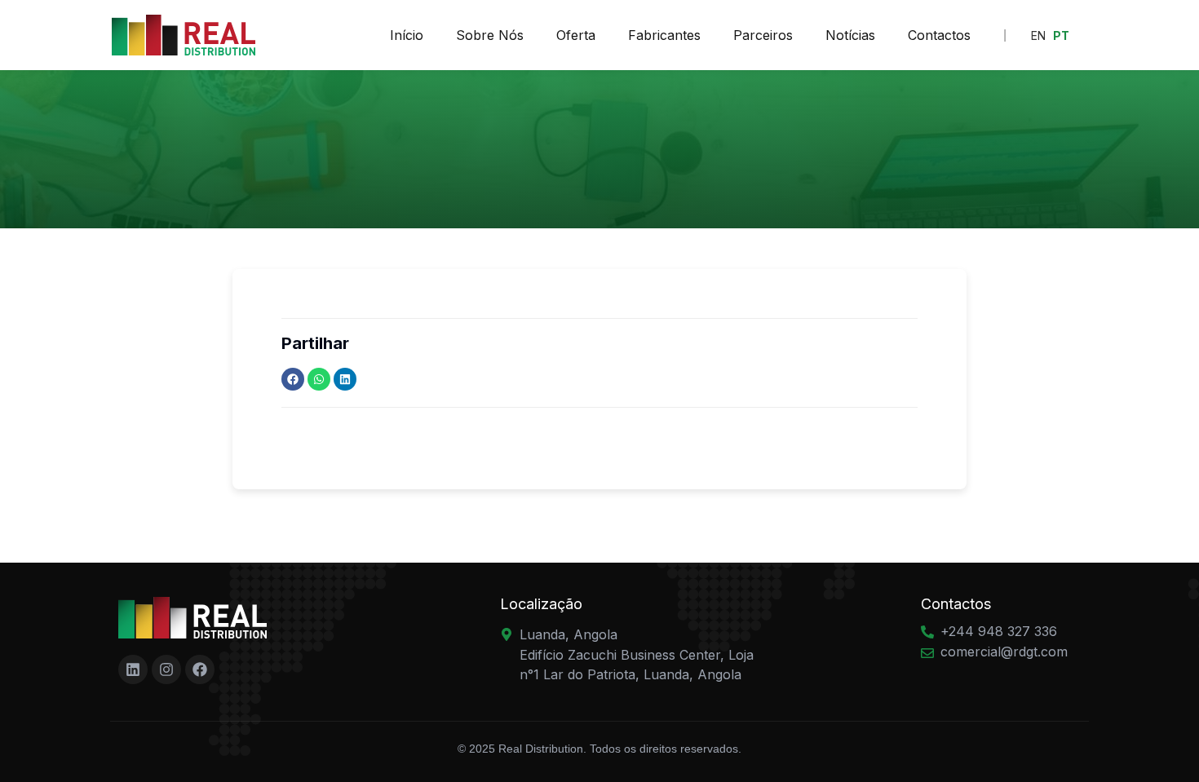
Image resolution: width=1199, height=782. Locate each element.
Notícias (850, 35)
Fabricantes (664, 35)
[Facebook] (292, 379)
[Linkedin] (345, 379)
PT (1061, 35)
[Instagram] (166, 669)
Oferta (575, 35)
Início (406, 35)
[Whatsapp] (318, 379)
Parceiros (763, 35)
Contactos (939, 35)
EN (1038, 35)
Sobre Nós (490, 35)
